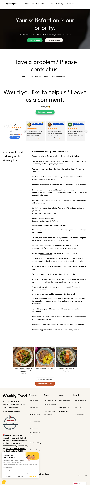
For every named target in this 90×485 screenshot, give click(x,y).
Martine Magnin (37, 123)
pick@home (36, 290)
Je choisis (20, 476)
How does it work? (54, 40)
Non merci (8, 476)
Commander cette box (45, 383)
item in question (46, 253)
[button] (4, 482)
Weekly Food (14, 125)
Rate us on (14, 137)
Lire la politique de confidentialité (11, 470)
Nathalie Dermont (78, 123)
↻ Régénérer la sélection (45, 379)
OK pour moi (32, 476)
